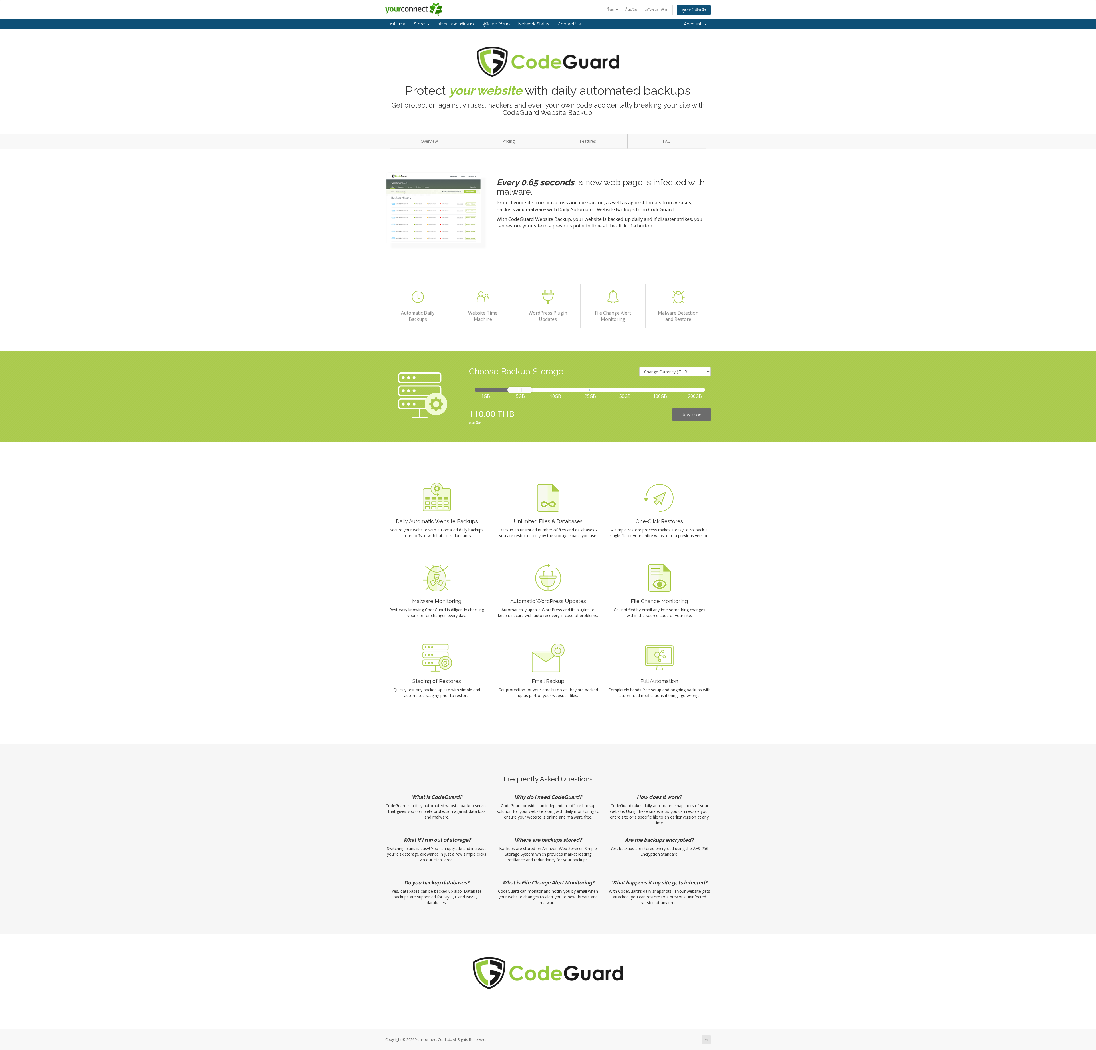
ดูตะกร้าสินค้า (694, 10)
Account (694, 24)
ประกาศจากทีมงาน (456, 24)
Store (420, 24)
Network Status (533, 24)
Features (588, 141)
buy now (691, 414)
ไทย (611, 9)
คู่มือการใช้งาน (496, 24)
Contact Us (569, 24)
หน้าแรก (397, 24)
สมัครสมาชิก (655, 9)
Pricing (508, 141)
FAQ (667, 141)
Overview (429, 141)
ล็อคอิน (631, 9)
